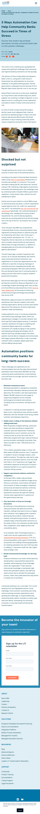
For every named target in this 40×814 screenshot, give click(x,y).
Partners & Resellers (8, 707)
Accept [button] (20, 810)
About (4, 694)
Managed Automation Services (12, 739)
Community (5, 772)
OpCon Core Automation (9, 727)
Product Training (7, 775)
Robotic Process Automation (11, 733)
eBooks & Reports (7, 752)
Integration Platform (8, 730)
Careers (4, 704)
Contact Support (7, 780)
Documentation (6, 777)
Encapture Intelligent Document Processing (16, 724)
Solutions (6, 719)
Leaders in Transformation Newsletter (15, 761)
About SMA (5, 698)
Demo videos (5, 758)
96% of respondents (18, 180)
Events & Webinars (8, 755)
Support (5, 767)
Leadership (5, 701)
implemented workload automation (16, 538)
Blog (9, 11)
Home (3, 11)
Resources (6, 744)
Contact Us (5, 710)
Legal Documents (7, 783)
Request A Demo (7, 713)
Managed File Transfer (9, 736)
